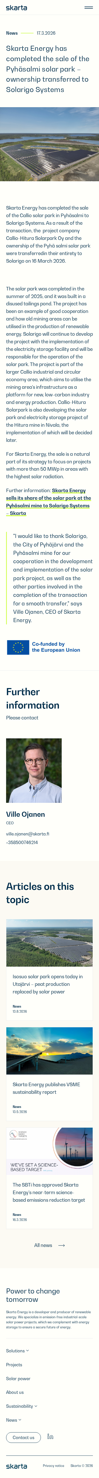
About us (15, 1392)
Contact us (23, 1437)
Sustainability (19, 1406)
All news (43, 1245)
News (12, 33)
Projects (14, 1364)
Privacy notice (53, 1466)
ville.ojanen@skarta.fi (27, 833)
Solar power (18, 1378)
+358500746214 (22, 842)
